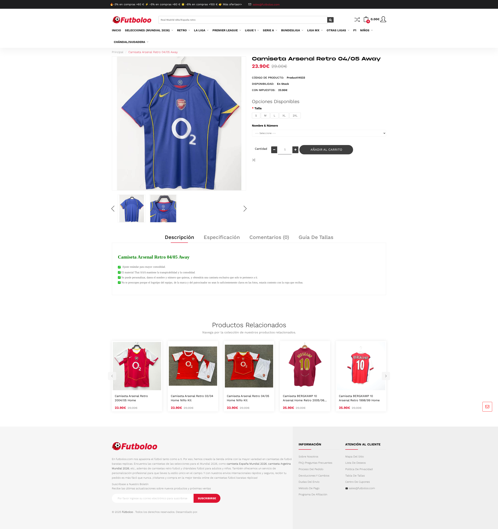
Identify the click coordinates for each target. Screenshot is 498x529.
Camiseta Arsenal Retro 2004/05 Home (131, 398)
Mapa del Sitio (354, 456)
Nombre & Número (265, 125)
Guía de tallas (316, 237)
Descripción (179, 237)
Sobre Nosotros (308, 456)
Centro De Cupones (357, 481)
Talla (258, 108)
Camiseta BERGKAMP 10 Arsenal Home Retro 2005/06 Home (303, 398)
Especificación (222, 237)
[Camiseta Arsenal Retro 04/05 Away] (132, 208)
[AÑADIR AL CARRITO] (132, 386)
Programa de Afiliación (313, 494)
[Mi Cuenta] (383, 20)
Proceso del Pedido (311, 469)
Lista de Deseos (355, 462)
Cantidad (261, 148)
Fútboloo (127, 511)
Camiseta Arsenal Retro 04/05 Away (153, 52)
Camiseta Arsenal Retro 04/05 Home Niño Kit (248, 398)
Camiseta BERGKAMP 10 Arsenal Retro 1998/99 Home (359, 398)
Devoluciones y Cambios (314, 475)
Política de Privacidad (359, 469)
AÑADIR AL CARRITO (326, 149)
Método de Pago (309, 488)
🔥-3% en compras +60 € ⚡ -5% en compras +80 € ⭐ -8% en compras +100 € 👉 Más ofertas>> (176, 4)
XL (284, 115)
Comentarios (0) (269, 237)
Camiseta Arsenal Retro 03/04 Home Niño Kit (192, 398)
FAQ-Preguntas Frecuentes (315, 462)
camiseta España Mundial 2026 (247, 463)
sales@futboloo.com (362, 488)
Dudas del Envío (309, 481)
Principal (117, 52)
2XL (295, 115)
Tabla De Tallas (355, 475)
